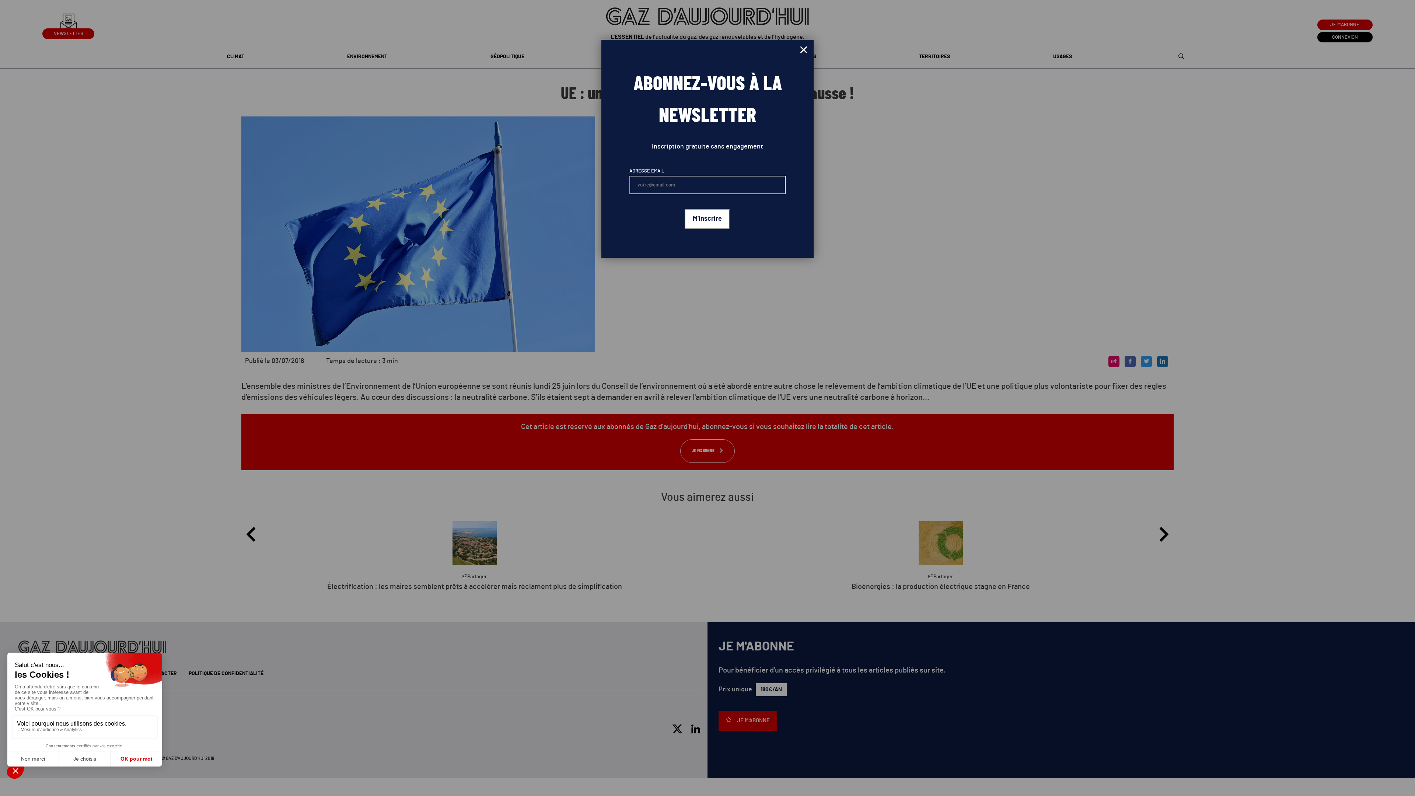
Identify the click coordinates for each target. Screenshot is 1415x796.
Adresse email (646, 171)
